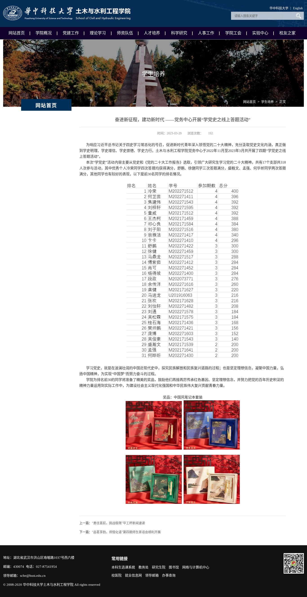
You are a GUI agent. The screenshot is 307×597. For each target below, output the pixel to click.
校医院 (116, 575)
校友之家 (287, 33)
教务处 (143, 567)
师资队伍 (125, 33)
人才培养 (152, 33)
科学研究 (179, 33)
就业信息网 (133, 575)
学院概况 (44, 33)
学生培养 (267, 102)
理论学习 (98, 33)
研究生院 (158, 567)
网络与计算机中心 (195, 567)
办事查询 (169, 575)
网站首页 (17, 33)
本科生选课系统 (123, 567)
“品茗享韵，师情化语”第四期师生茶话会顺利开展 (126, 532)
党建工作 (71, 33)
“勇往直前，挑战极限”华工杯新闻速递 (118, 523)
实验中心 (260, 33)
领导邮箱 (152, 575)
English (298, 8)
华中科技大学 (278, 8)
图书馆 (174, 567)
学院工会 (233, 33)
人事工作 (206, 33)
